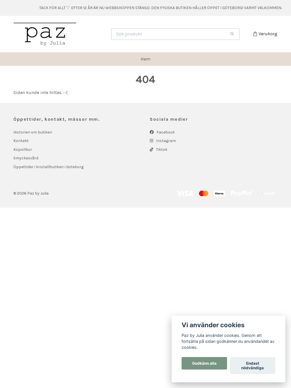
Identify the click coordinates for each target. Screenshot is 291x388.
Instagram (165, 140)
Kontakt (21, 140)
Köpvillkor (22, 149)
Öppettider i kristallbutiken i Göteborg (48, 166)
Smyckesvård (25, 158)
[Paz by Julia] (80, 34)
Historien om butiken (32, 132)
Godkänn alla (204, 363)
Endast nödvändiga (252, 365)
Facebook (165, 132)
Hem (145, 59)
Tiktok (161, 149)
